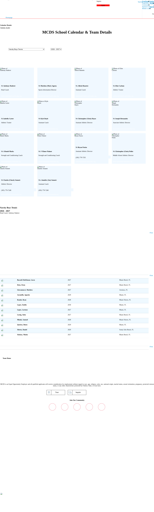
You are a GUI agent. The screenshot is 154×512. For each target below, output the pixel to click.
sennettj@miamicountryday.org (48, 194)
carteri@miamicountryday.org (10, 129)
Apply (99, 392)
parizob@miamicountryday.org (85, 161)
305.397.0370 (135, 499)
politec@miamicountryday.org (122, 161)
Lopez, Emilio (22, 305)
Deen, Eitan (21, 285)
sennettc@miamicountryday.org (11, 194)
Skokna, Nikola (22, 335)
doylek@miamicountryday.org (48, 129)
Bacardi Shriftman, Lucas (26, 280)
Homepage (9, 17)
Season (48, 49)
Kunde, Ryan (21, 300)
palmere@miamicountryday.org (48, 161)
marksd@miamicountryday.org (11, 161)
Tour (57, 392)
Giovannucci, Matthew (25, 290)
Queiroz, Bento (22, 325)
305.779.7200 (124, 499)
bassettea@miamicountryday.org (86, 96)
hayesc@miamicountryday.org (85, 129)
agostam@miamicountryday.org (48, 96)
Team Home (7, 358)
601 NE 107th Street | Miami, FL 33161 (130, 498)
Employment (137, 509)
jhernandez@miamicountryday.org (124, 129)
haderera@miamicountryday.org (11, 96)
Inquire (78, 392)
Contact (151, 509)
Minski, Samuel (22, 320)
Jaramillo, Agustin (23, 295)
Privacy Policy (120, 509)
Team (6, 49)
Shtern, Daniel (22, 330)
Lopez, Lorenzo (22, 310)
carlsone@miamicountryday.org (123, 96)
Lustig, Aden (21, 315)
